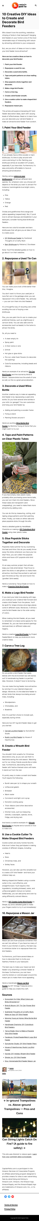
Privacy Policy (9, 1209)
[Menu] (3, 5)
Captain (11, 1068)
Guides (4, 1073)
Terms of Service (11, 1205)
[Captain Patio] (19, 5)
